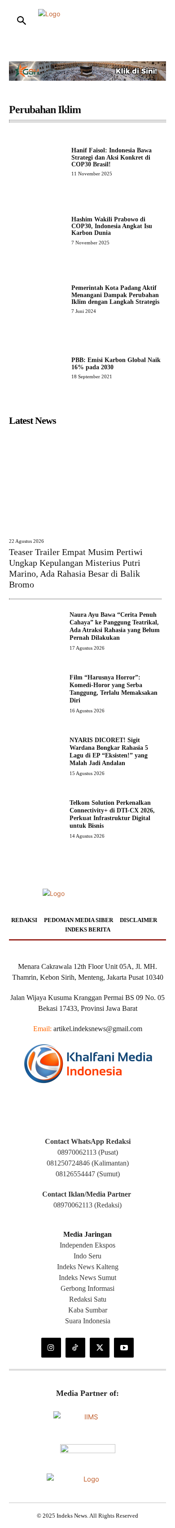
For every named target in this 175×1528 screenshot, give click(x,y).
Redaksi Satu (87, 1299)
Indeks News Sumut (87, 1277)
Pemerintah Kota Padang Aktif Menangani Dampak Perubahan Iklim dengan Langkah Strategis (115, 294)
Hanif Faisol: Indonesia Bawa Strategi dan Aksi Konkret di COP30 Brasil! (111, 157)
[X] (99, 1348)
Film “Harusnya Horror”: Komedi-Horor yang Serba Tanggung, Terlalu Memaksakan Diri (114, 688)
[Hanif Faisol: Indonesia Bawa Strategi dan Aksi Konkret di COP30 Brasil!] (36, 161)
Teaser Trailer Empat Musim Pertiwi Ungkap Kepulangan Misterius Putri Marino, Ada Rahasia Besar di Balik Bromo (76, 568)
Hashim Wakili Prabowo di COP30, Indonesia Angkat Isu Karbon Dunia (111, 226)
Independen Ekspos (87, 1245)
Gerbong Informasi (87, 1288)
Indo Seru (87, 1256)
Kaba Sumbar (87, 1310)
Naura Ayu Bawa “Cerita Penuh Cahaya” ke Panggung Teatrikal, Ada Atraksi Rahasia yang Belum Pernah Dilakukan (115, 626)
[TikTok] (75, 1348)
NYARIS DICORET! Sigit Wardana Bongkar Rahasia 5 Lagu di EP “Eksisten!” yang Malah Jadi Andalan (109, 751)
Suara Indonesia (87, 1321)
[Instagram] (51, 1348)
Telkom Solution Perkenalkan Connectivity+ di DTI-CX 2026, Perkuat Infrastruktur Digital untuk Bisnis (112, 814)
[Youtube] (124, 1348)
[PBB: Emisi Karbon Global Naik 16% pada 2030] (36, 368)
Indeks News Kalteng (87, 1267)
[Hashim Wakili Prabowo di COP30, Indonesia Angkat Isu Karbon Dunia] (36, 230)
